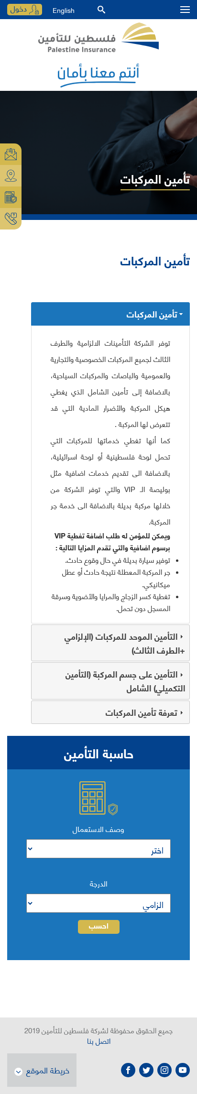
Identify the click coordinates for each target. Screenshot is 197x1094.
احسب (99, 926)
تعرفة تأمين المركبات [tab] (141, 712)
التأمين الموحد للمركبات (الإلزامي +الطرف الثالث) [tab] (125, 642)
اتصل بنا (98, 1040)
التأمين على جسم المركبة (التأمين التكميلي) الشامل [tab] (125, 680)
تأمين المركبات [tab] (152, 313)
